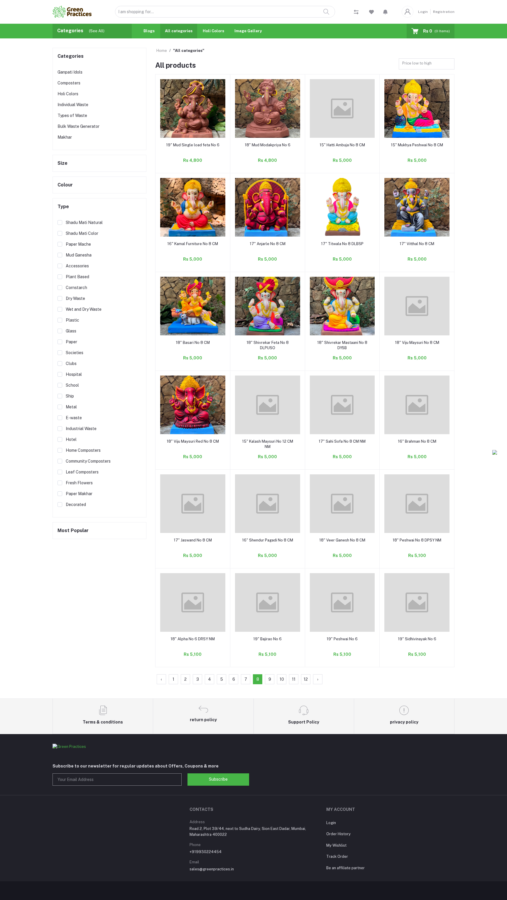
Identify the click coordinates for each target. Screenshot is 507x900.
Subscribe (218, 779)
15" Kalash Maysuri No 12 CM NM (267, 444)
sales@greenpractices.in (212, 869)
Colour (65, 185)
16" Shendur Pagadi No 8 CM (267, 540)
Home (161, 50)
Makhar (65, 137)
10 (282, 679)
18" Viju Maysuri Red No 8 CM (193, 441)
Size (62, 163)
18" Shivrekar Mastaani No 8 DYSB (342, 345)
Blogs (149, 31)
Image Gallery (248, 31)
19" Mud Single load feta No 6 (192, 145)
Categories (71, 56)
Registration (443, 12)
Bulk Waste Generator (78, 126)
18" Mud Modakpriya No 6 (267, 145)
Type (63, 206)
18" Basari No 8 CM (193, 342)
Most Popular (73, 530)
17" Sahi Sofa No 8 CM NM (342, 441)
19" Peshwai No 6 (342, 639)
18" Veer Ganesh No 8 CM (342, 540)
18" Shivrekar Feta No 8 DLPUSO (267, 345)
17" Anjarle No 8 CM (267, 244)
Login (423, 12)
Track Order (337, 856)
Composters (69, 83)
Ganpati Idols (70, 72)
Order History (338, 834)
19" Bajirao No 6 (267, 639)
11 (293, 679)
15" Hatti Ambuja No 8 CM (342, 145)
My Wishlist (336, 845)
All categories (178, 31)
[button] (385, 11)
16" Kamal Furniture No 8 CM (192, 244)
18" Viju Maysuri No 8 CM (417, 342)
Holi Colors (213, 31)
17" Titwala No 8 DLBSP (342, 244)
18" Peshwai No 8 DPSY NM (417, 540)
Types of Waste (72, 115)
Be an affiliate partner (345, 868)
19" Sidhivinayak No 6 (417, 639)
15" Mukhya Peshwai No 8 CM (417, 145)
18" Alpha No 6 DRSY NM (192, 639)
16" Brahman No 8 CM (417, 441)
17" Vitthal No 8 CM (417, 244)
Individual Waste (73, 104)
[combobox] (426, 64)
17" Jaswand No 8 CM (193, 540)
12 (306, 679)
